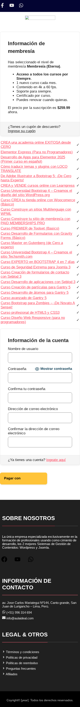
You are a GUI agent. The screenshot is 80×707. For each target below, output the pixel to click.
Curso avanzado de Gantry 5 (24, 298)
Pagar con (19, 476)
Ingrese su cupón (21, 131)
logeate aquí (56, 460)
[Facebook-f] (2, 5)
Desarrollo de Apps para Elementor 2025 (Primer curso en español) (33, 159)
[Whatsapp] (21, 5)
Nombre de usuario (23, 349)
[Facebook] (6, 561)
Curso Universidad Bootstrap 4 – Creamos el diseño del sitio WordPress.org (36, 193)
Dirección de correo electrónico (33, 409)
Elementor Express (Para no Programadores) (37, 152)
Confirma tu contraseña (26, 389)
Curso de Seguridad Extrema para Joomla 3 (35, 267)
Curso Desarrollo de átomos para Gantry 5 (34, 293)
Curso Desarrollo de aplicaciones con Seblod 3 (38, 282)
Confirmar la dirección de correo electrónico (33, 431)
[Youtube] (11, 5)
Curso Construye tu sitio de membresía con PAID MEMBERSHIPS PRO (35, 221)
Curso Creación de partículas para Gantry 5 (35, 287)
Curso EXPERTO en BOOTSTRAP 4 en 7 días (38, 262)
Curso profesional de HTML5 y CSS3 (30, 313)
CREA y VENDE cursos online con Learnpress (38, 186)
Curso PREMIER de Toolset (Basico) (30, 228)
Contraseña (17, 369)
